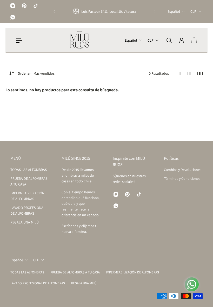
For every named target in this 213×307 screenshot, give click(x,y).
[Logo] (79, 40)
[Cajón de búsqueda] (169, 40)
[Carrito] (194, 40)
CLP (193, 11)
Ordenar (36, 73)
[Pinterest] (24, 5)
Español (174, 11)
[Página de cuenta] (181, 40)
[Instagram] (12, 5)
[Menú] (19, 40)
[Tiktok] (35, 5)
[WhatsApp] (12, 17)
